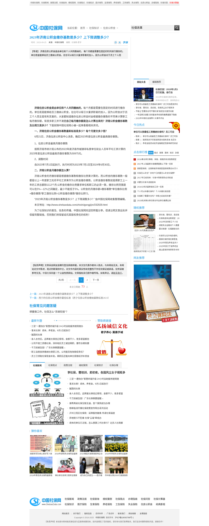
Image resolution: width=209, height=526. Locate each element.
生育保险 (108, 3)
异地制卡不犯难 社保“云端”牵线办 (85, 418)
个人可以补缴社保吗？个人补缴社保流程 (153, 191)
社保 (66, 125)
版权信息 (88, 514)
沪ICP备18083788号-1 (124, 518)
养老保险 (117, 3)
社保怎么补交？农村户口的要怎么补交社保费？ (156, 173)
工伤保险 (126, 3)
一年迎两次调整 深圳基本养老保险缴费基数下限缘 (156, 115)
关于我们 (76, 514)
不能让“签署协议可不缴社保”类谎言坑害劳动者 (155, 111)
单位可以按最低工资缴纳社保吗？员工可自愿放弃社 (157, 104)
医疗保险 (99, 3)
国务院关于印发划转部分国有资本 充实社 (159, 140)
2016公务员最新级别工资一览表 (150, 187)
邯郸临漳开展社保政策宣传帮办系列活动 (88, 408)
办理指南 (155, 3)
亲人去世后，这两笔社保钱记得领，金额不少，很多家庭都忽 (60, 339)
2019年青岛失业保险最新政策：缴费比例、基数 (41, 475)
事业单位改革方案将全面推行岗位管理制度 (66, 475)
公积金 (48, 108)
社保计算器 (159, 499)
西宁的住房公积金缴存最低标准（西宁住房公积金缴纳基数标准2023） (74, 298)
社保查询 (63, 3)
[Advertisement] (104, 14)
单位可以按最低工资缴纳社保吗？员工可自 (154, 132)
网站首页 (65, 514)
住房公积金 (145, 3)
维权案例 (72, 3)
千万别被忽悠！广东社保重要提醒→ (48, 347)
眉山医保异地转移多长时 (169, 250)
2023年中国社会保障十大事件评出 (150, 118)
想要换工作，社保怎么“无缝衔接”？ (49, 311)
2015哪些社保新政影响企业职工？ (91, 454)
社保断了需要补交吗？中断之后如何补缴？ (154, 196)
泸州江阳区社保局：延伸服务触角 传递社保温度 (92, 413)
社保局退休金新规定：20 (169, 218)
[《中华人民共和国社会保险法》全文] (156, 265)
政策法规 (54, 3)
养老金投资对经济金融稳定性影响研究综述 (160, 143)
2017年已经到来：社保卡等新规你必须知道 (155, 178)
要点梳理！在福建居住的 (169, 229)
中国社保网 (35, 3)
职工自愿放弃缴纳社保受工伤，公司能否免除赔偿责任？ (58, 352)
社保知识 (90, 3)
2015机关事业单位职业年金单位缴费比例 (154, 201)
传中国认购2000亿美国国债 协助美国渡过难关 (116, 475)
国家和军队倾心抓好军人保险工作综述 (41, 454)
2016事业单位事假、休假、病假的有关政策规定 (156, 159)
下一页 (96, 280)
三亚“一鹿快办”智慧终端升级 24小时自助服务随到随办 (57, 326)
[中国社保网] (46, 498)
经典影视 (160, 504)
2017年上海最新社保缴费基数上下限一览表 (155, 164)
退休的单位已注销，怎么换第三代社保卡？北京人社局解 (96, 423)
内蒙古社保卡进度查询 (146, 182)
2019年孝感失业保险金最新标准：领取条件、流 (116, 454)
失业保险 (135, 3)
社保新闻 (45, 3)
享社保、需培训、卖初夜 (169, 215)
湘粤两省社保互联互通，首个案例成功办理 (89, 403)
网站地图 (132, 514)
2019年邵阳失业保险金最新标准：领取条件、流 (66, 454)
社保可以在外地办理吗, (168, 236)
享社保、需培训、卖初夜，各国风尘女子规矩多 (96, 372)
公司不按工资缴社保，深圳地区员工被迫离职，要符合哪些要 (60, 343)
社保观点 (81, 3)
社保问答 (164, 3)
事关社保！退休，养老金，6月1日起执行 (50, 330)
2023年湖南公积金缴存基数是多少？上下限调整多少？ (66, 294)
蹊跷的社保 (36, 334)
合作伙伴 (99, 514)
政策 (137, 140)
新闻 (137, 136)
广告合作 (110, 514)
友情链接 (143, 514)
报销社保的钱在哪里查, (168, 239)
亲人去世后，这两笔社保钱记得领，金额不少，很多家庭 (96, 393)
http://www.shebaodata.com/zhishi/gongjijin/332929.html (77, 205)
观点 (137, 143)
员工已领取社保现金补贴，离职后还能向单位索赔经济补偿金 (60, 356)
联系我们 (121, 514)
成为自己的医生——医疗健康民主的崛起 (91, 475)
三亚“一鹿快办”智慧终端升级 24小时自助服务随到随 (94, 379)
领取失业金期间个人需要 (169, 225)
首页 (82, 28)
